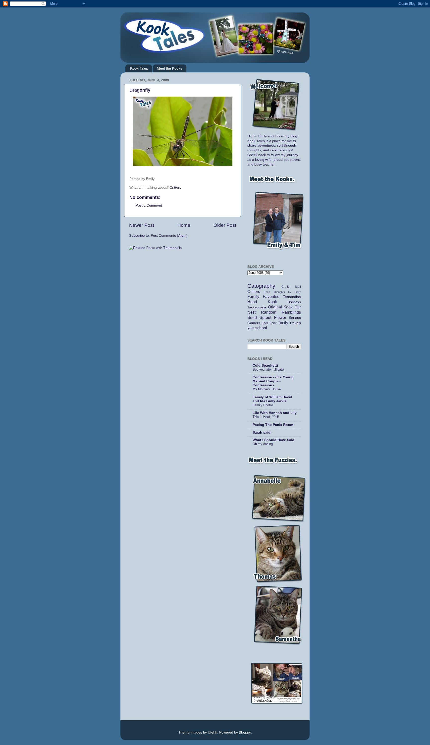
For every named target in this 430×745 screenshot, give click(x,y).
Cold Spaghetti (265, 365)
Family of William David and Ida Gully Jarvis (272, 399)
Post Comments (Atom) (169, 235)
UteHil (212, 732)
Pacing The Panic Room (273, 425)
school (261, 328)
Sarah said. (262, 432)
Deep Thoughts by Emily (282, 291)
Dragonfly (139, 90)
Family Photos (263, 405)
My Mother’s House (267, 389)
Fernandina (292, 297)
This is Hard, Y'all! (266, 417)
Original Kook (280, 307)
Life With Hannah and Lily (275, 413)
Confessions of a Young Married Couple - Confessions (273, 381)
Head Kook (262, 301)
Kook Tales (139, 68)
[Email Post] (162, 179)
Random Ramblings (281, 312)
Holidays (294, 302)
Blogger (245, 732)
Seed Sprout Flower (266, 317)
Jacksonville (256, 307)
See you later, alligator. (269, 369)
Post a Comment (149, 205)
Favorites (271, 296)
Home (183, 225)
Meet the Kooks (169, 68)
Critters (175, 187)
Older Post (225, 225)
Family (253, 296)
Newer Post (141, 225)
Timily (283, 322)
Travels (295, 323)
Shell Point (269, 323)
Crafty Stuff (291, 286)
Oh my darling (263, 444)
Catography (261, 286)
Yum (250, 328)
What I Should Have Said (273, 440)
